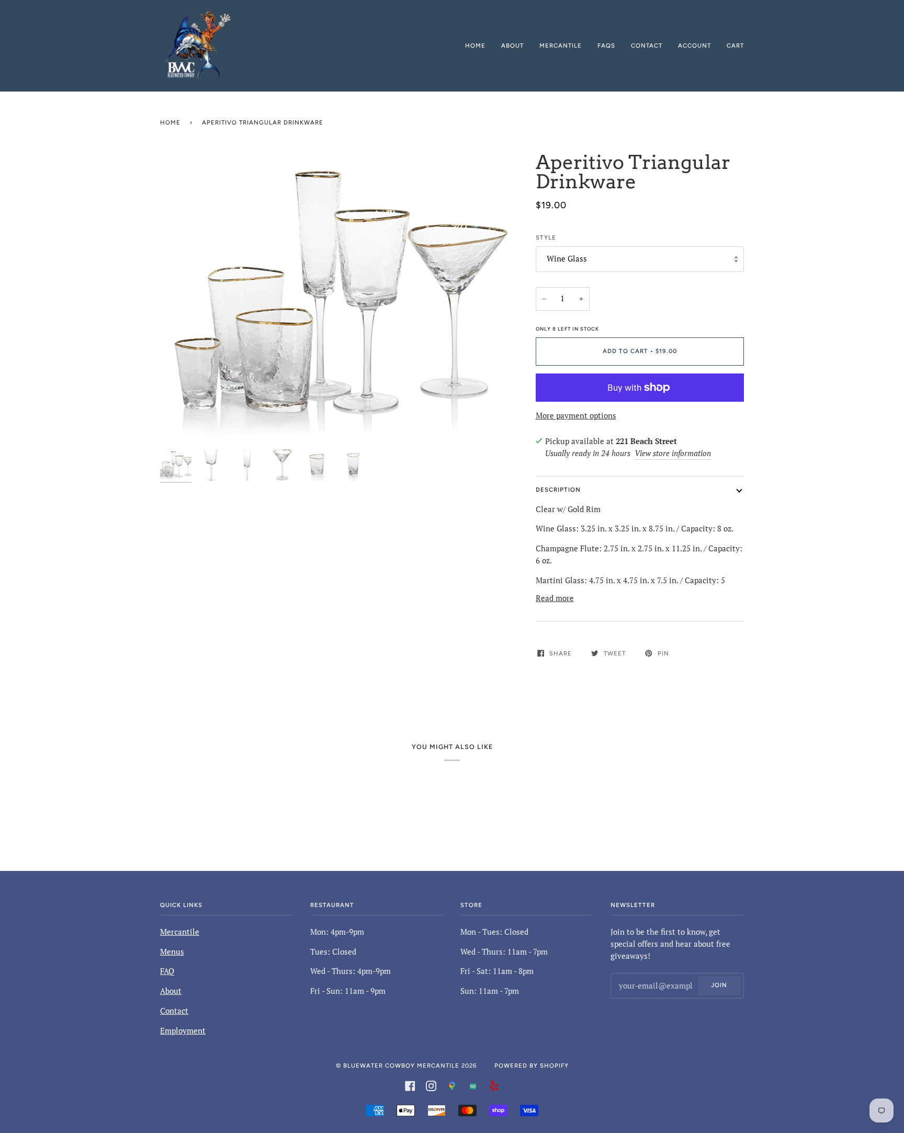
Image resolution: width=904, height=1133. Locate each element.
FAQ (167, 971)
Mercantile (179, 932)
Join (719, 985)
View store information (673, 453)
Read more (555, 598)
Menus (172, 952)
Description (558, 489)
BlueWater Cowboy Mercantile (401, 1065)
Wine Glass (567, 259)
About (171, 991)
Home (170, 122)
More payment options (576, 416)
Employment (183, 1031)
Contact (174, 1011)
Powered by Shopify (531, 1065)
